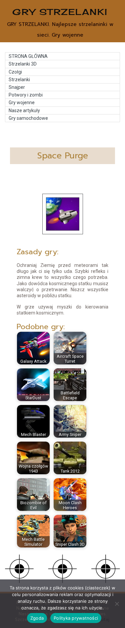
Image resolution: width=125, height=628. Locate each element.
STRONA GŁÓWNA (28, 56)
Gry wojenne (22, 102)
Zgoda (37, 618)
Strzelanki (19, 79)
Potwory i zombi (26, 95)
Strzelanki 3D (23, 64)
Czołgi (15, 72)
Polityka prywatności (76, 618)
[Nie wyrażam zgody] (116, 603)
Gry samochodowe (28, 118)
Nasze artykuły (24, 110)
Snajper (17, 87)
